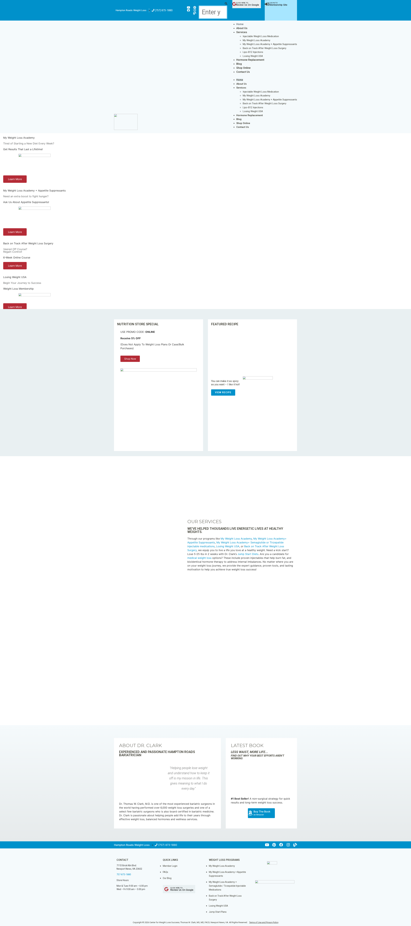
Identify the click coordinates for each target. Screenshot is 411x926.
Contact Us (243, 71)
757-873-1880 (124, 874)
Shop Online (243, 67)
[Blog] (194, 13)
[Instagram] (194, 10)
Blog (239, 63)
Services (241, 32)
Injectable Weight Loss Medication (261, 36)
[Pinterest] (194, 7)
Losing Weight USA (253, 56)
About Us (241, 28)
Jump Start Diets (248, 554)
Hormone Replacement (250, 59)
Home (240, 24)
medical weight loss (199, 557)
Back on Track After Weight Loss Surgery (264, 48)
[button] (213, 3)
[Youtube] (188, 7)
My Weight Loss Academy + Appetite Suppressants (270, 44)
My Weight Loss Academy (256, 40)
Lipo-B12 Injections (253, 52)
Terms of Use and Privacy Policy (263, 922)
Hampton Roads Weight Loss (131, 10)
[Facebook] (188, 10)
